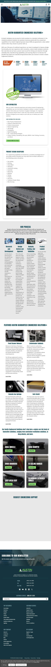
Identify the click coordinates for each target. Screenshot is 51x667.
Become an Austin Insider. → (41, 1)
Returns (28, 621)
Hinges (5, 613)
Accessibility (6, 643)
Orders (27, 634)
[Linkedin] (29, 589)
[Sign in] (46, 4)
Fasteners (6, 610)
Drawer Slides (6, 617)
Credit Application (30, 637)
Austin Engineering (7, 641)
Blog (4, 637)
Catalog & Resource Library (31, 615)
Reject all (11, 665)
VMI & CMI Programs (8, 645)
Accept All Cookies (21, 665)
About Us (5, 632)
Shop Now (31, 450)
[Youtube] (23, 589)
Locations (6, 635)
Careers (5, 639)
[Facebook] (19, 589)
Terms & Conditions (30, 623)
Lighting (5, 623)
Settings (5, 665)
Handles (5, 612)
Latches (5, 615)
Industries (28, 608)
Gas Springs (6, 608)
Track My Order (29, 635)
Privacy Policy (27, 658)
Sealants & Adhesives (8, 621)
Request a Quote (29, 612)
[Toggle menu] (2, 4)
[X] (32, 589)
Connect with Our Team (13, 140)
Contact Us (6, 599)
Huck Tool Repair (29, 617)
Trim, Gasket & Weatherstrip (9, 619)
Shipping (28, 619)
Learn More (8, 450)
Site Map (38, 658)
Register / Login (29, 632)
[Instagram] (26, 589)
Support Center (29, 610)
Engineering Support (30, 613)
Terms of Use (33, 658)
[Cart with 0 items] (49, 4)
